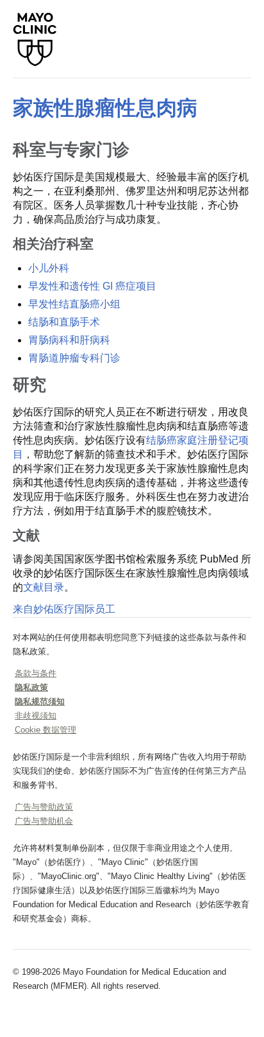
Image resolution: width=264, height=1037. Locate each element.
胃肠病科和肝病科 (69, 340)
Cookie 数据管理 (45, 730)
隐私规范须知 (40, 701)
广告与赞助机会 (44, 821)
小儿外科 (48, 268)
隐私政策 (31, 687)
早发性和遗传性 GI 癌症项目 (92, 286)
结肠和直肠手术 (64, 322)
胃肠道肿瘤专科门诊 (74, 358)
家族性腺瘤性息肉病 (105, 107)
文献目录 (43, 587)
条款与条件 (35, 673)
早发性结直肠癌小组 (74, 304)
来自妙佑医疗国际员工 (64, 609)
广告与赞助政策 (44, 807)
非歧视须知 (35, 715)
